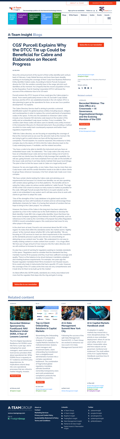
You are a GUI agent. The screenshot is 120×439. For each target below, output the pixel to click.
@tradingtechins (96, 416)
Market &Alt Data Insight (12, 17)
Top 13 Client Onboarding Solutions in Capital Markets (46, 327)
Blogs (64, 15)
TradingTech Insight (22, 16)
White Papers (73, 15)
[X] (117, 215)
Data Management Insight (46, 17)
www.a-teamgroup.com (16, 413)
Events (99, 15)
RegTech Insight (57, 16)
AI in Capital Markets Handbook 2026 (98, 324)
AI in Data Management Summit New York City (71, 327)
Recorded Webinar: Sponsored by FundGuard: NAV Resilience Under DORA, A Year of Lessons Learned (20, 330)
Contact (37, 410)
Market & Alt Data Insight (96, 387)
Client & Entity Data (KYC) (85, 79)
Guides (92, 15)
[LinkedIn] (117, 210)
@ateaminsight (96, 410)
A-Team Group (69, 410)
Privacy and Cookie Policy (44, 415)
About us (38, 407)
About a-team (77, 3)
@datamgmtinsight (97, 418)
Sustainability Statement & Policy (46, 418)
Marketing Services (102, 3)
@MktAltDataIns (96, 421)
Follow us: (89, 10)
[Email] (117, 229)
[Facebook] (117, 219)
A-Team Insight (69, 413)
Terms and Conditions (42, 421)
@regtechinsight (96, 413)
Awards (106, 15)
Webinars (84, 15)
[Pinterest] (117, 224)
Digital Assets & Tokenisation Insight (34, 17)
